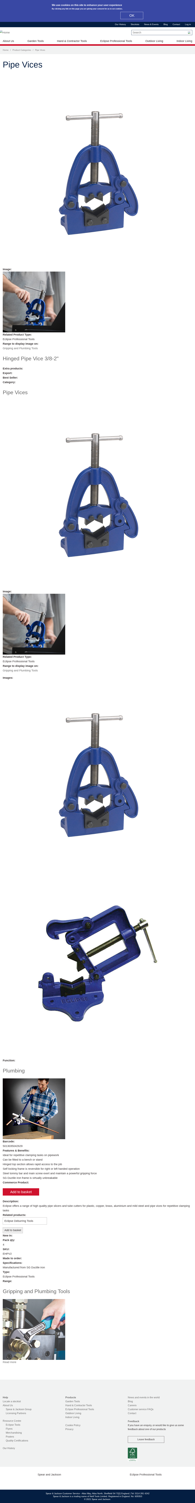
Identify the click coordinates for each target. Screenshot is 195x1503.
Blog (165, 24)
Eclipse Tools (13, 1425)
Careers (132, 1405)
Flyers (9, 1428)
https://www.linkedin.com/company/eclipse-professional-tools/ (160, 1482)
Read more (9, 1362)
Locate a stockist (12, 1401)
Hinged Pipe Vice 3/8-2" (30, 358)
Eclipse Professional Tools (116, 41)
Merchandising (14, 1432)
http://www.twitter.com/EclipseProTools (141, 1482)
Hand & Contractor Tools (72, 41)
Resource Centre (12, 1421)
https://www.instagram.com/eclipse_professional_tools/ (150, 1482)
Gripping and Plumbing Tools (20, 348)
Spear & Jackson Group (19, 1409)
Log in (188, 24)
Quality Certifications (17, 1440)
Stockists (135, 24)
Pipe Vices (15, 392)
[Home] (5, 32)
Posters (10, 1436)
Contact (176, 24)
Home (6, 50)
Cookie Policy (72, 1425)
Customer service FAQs (140, 1409)
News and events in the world (144, 1397)
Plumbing (14, 1071)
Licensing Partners (16, 1413)
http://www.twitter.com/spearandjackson (35, 1482)
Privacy (69, 1429)
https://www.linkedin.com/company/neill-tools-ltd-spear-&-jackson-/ (54, 1482)
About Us (8, 41)
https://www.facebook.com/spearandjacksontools (25, 1482)
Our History (120, 24)
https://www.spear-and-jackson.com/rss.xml (73, 1482)
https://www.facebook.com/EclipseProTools (131, 1482)
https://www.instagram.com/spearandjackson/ (44, 1482)
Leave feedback (146, 1439)
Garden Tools (35, 41)
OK (131, 15)
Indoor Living (184, 41)
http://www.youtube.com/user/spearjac (64, 1482)
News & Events (151, 24)
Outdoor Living (154, 41)
